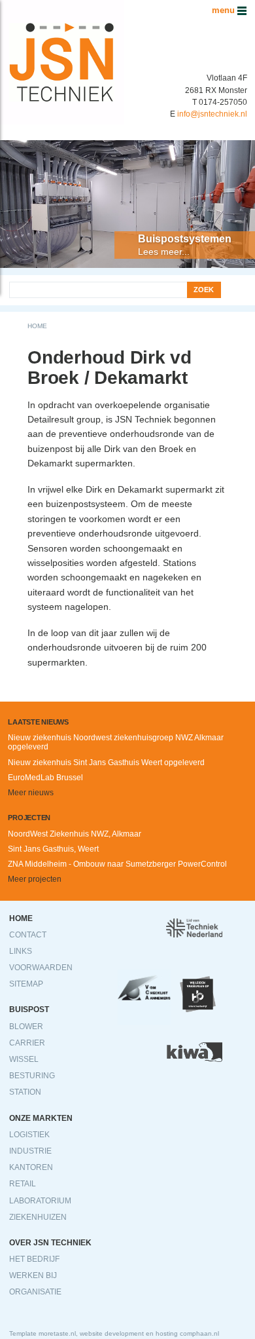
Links (20, 951)
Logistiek (29, 1134)
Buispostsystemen (184, 238)
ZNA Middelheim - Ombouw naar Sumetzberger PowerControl (117, 864)
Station (25, 1092)
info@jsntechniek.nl (212, 114)
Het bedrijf (34, 1259)
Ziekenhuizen (38, 1217)
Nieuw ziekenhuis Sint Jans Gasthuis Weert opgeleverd (106, 762)
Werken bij (33, 1275)
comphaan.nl (199, 1333)
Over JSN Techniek (50, 1242)
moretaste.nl (57, 1333)
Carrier (27, 1042)
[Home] (62, 7)
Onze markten (41, 1118)
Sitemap (26, 984)
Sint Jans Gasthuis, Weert (53, 849)
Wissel (24, 1059)
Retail (22, 1183)
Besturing (32, 1075)
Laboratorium (40, 1200)
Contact (27, 934)
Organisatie (35, 1291)
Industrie (30, 1151)
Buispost (29, 1009)
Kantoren (31, 1167)
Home (37, 326)
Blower (26, 1026)
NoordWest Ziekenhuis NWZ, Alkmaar (74, 834)
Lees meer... (164, 252)
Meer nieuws (31, 792)
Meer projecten (34, 879)
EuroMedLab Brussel (45, 777)
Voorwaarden (41, 967)
